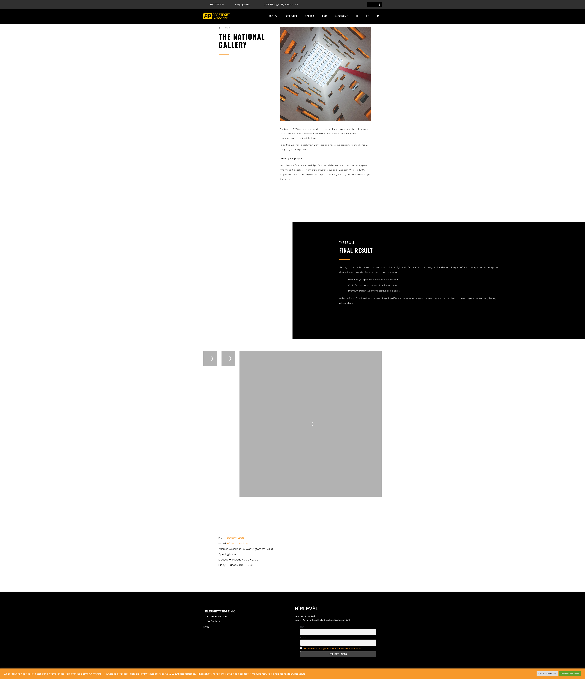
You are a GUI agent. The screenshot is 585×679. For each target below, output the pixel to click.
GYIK (206, 627)
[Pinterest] (254, 578)
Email (303, 637)
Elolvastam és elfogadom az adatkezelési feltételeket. (332, 648)
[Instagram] (374, 4)
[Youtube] (247, 578)
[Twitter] (227, 578)
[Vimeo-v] (241, 578)
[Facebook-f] (369, 4)
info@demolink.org (238, 543)
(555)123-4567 (235, 538)
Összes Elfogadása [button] (570, 673)
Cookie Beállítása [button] (547, 673)
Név (302, 626)
